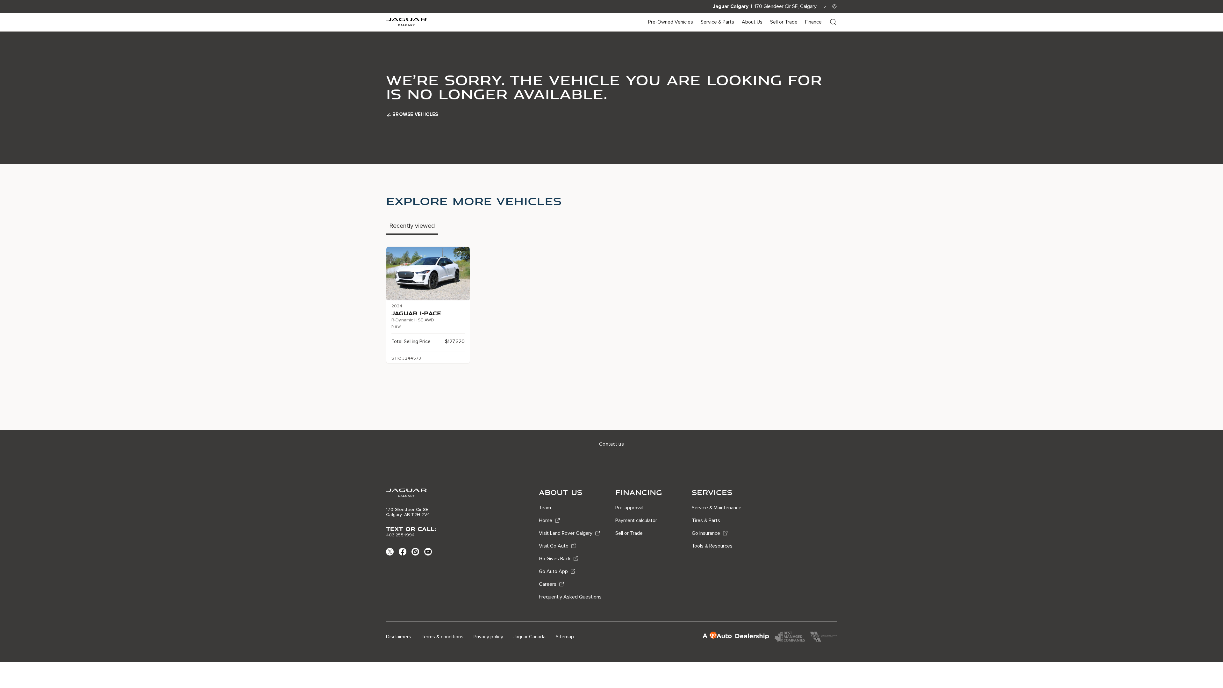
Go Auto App (553, 571)
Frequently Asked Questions (570, 597)
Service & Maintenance (716, 508)
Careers (547, 584)
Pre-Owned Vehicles (670, 22)
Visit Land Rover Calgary (565, 533)
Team (545, 508)
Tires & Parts (706, 520)
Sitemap (565, 637)
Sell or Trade (783, 22)
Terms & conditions (442, 637)
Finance (813, 22)
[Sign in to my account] (834, 6)
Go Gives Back (555, 558)
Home (545, 520)
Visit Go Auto (554, 546)
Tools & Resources (712, 546)
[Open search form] (833, 22)
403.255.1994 (400, 535)
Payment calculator (636, 520)
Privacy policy (488, 637)
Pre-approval (629, 508)
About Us (752, 22)
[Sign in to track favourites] (461, 254)
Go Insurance (706, 533)
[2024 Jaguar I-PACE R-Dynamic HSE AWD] (428, 273)
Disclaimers (398, 637)
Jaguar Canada (529, 637)
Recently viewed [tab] (412, 226)
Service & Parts (717, 22)
